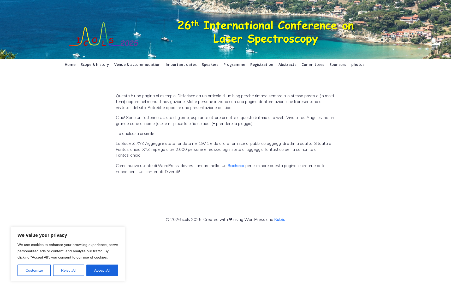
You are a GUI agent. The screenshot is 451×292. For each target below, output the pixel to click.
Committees (312, 64)
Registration (261, 64)
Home (70, 64)
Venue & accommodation (137, 64)
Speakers (210, 64)
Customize (34, 270)
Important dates (181, 64)
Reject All (68, 270)
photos (357, 64)
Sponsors (337, 64)
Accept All (102, 270)
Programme (234, 64)
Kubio (280, 219)
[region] (67, 254)
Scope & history (95, 64)
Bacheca (236, 165)
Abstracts (287, 64)
